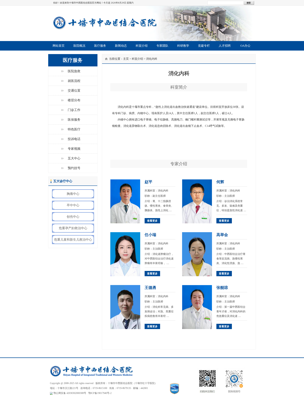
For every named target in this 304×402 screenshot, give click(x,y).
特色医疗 (74, 129)
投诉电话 (74, 139)
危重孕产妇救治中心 (73, 228)
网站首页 (59, 45)
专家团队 (162, 45)
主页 (126, 58)
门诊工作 (74, 110)
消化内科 (151, 58)
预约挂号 (74, 168)
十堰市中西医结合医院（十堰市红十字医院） (132, 383)
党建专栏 (204, 45)
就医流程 (74, 81)
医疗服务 (100, 45)
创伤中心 (73, 216)
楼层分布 (74, 100)
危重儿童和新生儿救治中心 (73, 239)
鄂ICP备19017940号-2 (100, 393)
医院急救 (74, 71)
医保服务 (74, 119)
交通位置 (74, 90)
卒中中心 (73, 205)
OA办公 (245, 45)
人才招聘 (225, 45)
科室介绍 (142, 45)
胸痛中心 (73, 194)
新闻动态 (121, 45)
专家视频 (74, 148)
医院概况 (79, 45)
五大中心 (74, 158)
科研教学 (183, 45)
